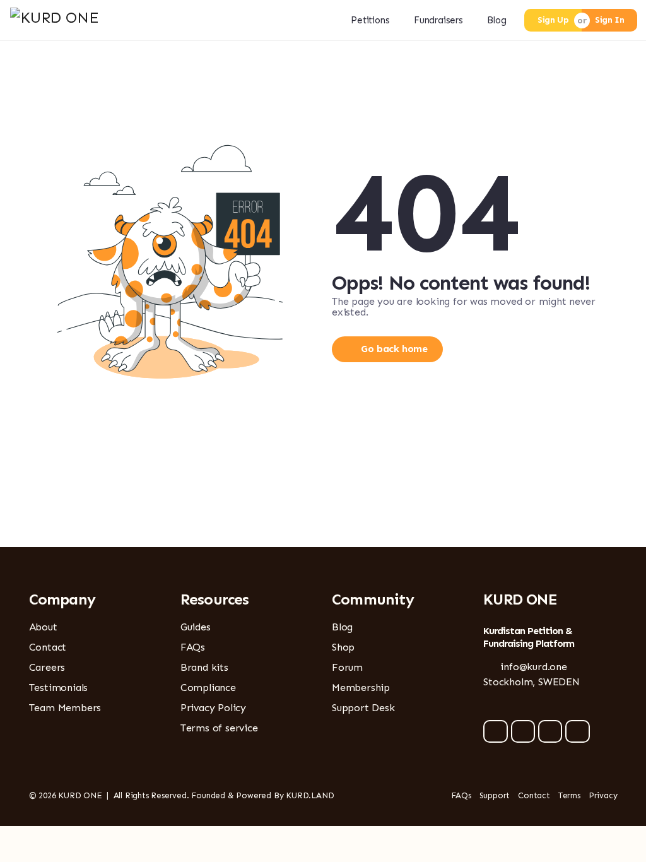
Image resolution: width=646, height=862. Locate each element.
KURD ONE (80, 795)
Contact (48, 647)
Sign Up (552, 20)
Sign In (609, 20)
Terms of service (219, 728)
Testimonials (58, 688)
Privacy (603, 795)
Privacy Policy (213, 708)
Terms (569, 795)
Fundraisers (438, 20)
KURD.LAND (310, 795)
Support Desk (363, 708)
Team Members (65, 708)
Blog (496, 20)
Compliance (208, 688)
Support (494, 795)
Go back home (394, 349)
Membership (361, 688)
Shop (343, 647)
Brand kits (204, 667)
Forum (347, 667)
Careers (47, 667)
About (43, 627)
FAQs (192, 647)
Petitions (370, 20)
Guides (195, 627)
